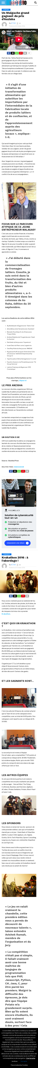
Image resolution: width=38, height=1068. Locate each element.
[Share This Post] (13, 53)
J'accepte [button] (23, 1061)
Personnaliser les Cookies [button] (19, 1065)
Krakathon (6, 614)
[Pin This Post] (21, 53)
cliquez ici (22, 380)
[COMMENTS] (29, 53)
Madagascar (19, 467)
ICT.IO (13, 23)
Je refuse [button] (14, 1061)
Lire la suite (30, 1058)
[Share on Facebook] (9, 53)
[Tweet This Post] (15, 595)
